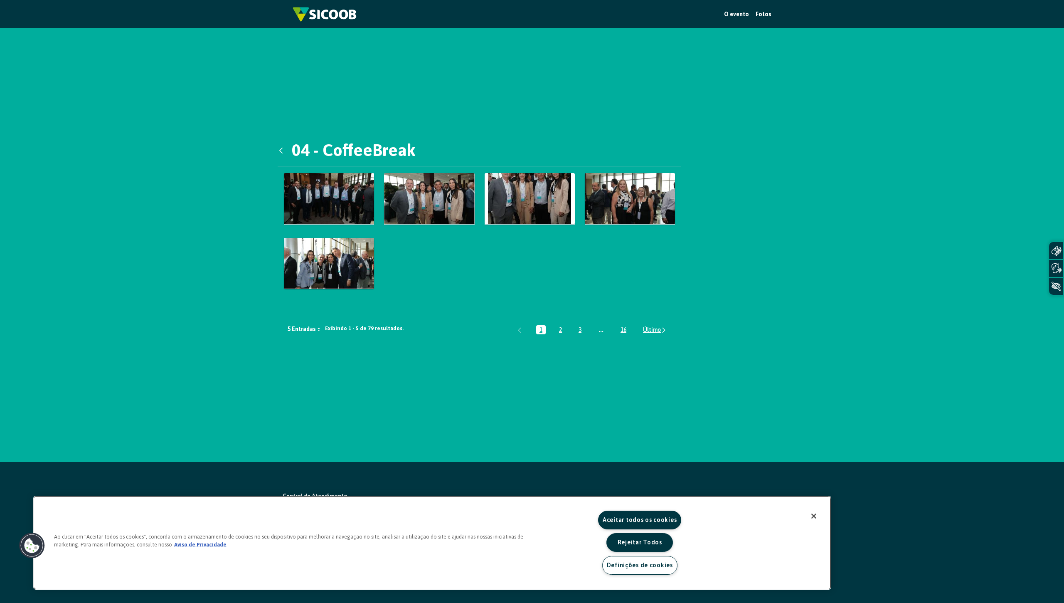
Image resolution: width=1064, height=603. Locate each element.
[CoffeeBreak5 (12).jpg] (329, 263)
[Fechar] (814, 516)
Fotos (763, 14)
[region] (432, 543)
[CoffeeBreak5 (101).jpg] (329, 198)
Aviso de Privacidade (200, 544)
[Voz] (1056, 268)
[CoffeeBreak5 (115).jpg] (630, 198)
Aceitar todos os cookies (640, 520)
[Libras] (1056, 250)
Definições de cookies (640, 565)
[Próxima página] (655, 330)
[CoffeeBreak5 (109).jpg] (530, 198)
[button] (32, 545)
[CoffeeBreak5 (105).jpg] (429, 198)
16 (625, 330)
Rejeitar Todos (640, 542)
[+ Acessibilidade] (1056, 286)
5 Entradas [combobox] (302, 329)
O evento (736, 14)
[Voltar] (283, 150)
